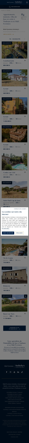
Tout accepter (8, 233)
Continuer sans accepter (20, 209)
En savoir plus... (6, 228)
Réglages (19, 233)
